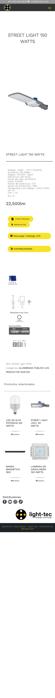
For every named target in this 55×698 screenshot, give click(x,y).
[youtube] (10, 502)
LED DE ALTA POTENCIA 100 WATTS (14, 423)
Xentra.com (27, 528)
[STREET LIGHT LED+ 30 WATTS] (40, 405)
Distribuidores (12, 497)
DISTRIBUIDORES (22, 249)
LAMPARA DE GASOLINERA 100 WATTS (38, 469)
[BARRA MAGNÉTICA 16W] (15, 451)
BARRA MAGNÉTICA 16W (13, 469)
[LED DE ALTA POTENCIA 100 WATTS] (15, 405)
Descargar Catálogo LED (26, 236)
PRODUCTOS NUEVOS (18, 372)
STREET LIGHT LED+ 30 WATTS (39, 423)
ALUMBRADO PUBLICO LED (34, 368)
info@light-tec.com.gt (39, 1)
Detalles (16, 434)
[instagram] (15, 502)
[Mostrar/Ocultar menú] (49, 8)
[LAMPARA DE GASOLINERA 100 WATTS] (40, 451)
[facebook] (5, 502)
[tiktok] (21, 502)
